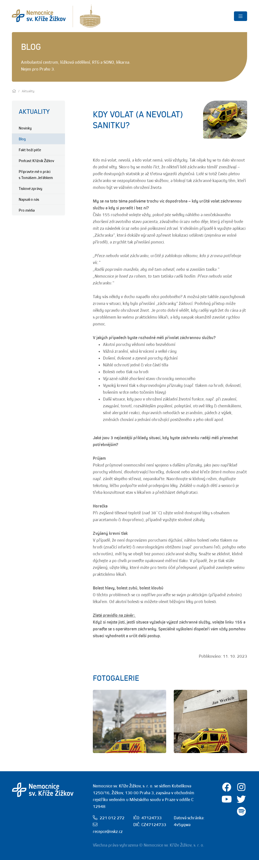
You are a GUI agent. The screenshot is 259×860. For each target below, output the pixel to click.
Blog (22, 139)
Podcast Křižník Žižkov (36, 160)
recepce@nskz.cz (108, 831)
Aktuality (34, 111)
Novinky (25, 128)
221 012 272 (112, 817)
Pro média (27, 210)
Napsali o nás (29, 199)
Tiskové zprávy (30, 188)
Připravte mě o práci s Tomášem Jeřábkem (36, 174)
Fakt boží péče (30, 149)
